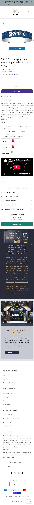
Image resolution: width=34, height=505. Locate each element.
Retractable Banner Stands (19, 277)
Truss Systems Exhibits (12, 264)
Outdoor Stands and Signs (13, 284)
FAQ (4, 400)
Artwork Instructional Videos (11, 418)
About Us (5, 379)
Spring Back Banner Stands (19, 286)
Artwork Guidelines (8, 415)
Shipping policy (25, 499)
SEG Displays (20, 288)
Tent (26, 282)
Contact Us (6, 375)
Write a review (17, 224)
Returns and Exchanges (9, 393)
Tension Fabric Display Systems (15, 257)
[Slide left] (13, 55)
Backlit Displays (10, 288)
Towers (26, 275)
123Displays (10, 496)
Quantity (3, 77)
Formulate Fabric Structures (14, 275)
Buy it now (17, 91)
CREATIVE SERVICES (8, 426)
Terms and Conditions (9, 383)
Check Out (11, 352)
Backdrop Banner (20, 282)
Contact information (17, 501)
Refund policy (26, 496)
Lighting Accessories (17, 270)
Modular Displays (17, 266)
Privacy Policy (6, 404)
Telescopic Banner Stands (13, 279)
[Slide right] (20, 55)
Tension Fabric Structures (20, 261)
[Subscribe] (26, 467)
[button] (2, 12)
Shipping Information (9, 397)
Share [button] (4, 182)
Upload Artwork (7, 422)
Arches (8, 277)
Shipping (3, 71)
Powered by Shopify (17, 496)
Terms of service (17, 499)
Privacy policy (9, 499)
